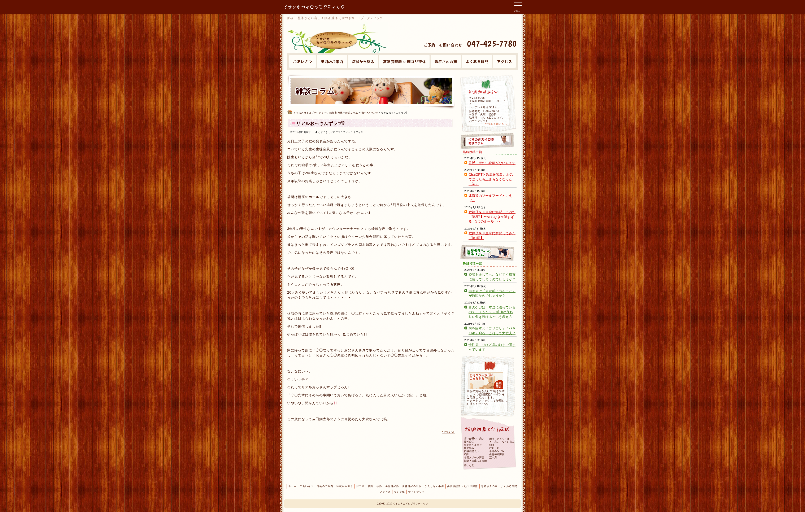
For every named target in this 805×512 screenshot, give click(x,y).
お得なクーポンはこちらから (486, 380)
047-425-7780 (492, 43)
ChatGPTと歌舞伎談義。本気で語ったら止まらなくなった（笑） (491, 179)
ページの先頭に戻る (448, 432)
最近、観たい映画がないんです (492, 163)
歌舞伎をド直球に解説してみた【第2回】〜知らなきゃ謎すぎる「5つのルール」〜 (492, 216)
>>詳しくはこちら (496, 123)
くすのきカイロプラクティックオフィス (340, 132)
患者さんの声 (445, 61)
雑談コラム (488, 141)
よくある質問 (477, 61)
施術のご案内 (332, 61)
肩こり (360, 486)
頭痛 (379, 486)
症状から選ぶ (363, 61)
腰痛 (370, 486)
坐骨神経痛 (392, 486)
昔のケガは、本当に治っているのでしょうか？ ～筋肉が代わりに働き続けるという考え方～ (492, 312)
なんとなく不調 (434, 486)
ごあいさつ (302, 61)
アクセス (504, 61)
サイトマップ (416, 492)
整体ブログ (488, 253)
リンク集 (399, 492)
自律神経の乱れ (411, 486)
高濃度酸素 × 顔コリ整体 (404, 61)
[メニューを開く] (518, 5)
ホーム (292, 486)
